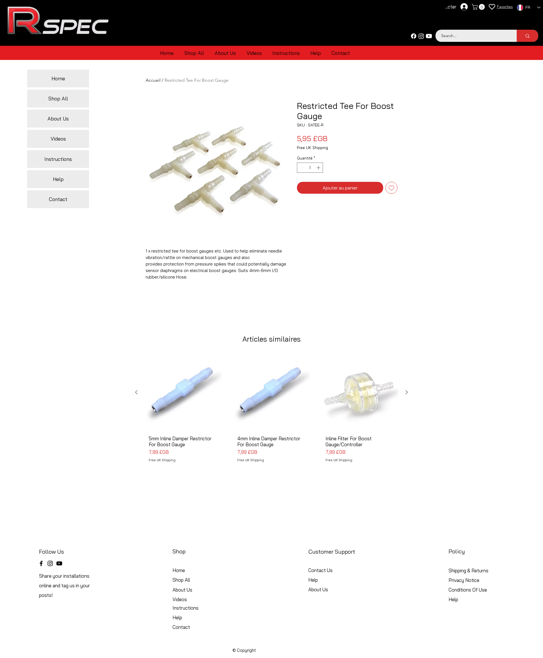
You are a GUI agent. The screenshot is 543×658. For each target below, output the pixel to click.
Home (58, 78)
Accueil (153, 80)
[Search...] (527, 36)
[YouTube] (59, 563)
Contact (58, 199)
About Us (58, 118)
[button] (479, 7)
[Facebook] (413, 36)
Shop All (58, 98)
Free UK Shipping (312, 147)
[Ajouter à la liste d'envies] (391, 188)
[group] (271, 416)
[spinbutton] (310, 167)
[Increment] (319, 167)
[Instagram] (421, 36)
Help (58, 179)
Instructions (58, 159)
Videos (58, 138)
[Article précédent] (136, 392)
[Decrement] (301, 167)
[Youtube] (428, 36)
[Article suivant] (406, 392)
